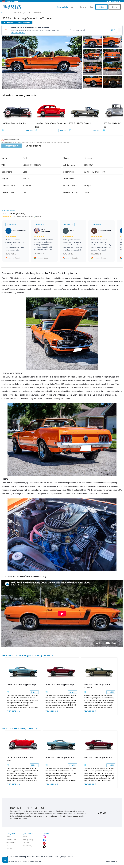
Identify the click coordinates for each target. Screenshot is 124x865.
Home (11, 12)
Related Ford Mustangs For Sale (18, 95)
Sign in (114, 7)
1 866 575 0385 (12, 1)
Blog (91, 7)
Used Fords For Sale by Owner (17, 728)
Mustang (31, 12)
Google (17, 258)
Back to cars (5, 12)
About (73, 7)
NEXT (112, 30)
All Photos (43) (112, 82)
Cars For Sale (19, 12)
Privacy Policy (111, 861)
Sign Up (102, 812)
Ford (25, 12)
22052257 (38, 12)
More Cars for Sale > (18, 33)
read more (10, 254)
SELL (101, 7)
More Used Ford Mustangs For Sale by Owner (25, 655)
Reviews (83, 7)
